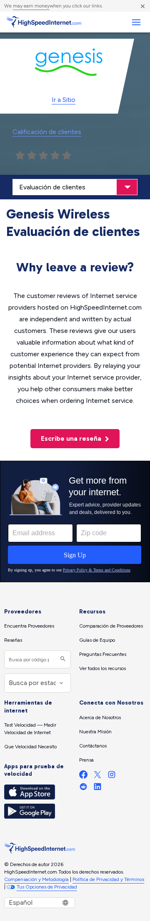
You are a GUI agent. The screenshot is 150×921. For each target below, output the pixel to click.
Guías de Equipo (97, 640)
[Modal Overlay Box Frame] (75, 521)
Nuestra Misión (95, 732)
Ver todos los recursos (102, 668)
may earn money (31, 6)
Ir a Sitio (63, 100)
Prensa (86, 760)
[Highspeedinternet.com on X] (97, 776)
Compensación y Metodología (36, 879)
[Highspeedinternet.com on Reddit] (83, 788)
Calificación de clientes (46, 132)
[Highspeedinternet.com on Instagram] (112, 776)
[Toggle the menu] (136, 22)
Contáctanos (93, 746)
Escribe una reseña (72, 438)
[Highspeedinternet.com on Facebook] (83, 776)
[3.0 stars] (43, 156)
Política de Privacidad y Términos (108, 879)
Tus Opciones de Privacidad (47, 887)
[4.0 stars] (55, 156)
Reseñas (13, 640)
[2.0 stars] (32, 156)
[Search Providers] (61, 659)
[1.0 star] (20, 156)
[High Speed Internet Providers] (43, 22)
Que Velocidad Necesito (30, 747)
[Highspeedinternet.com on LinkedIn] (97, 788)
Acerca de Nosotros (100, 717)
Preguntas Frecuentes (102, 654)
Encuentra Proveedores (29, 626)
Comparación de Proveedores (111, 626)
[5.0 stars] (66, 156)
